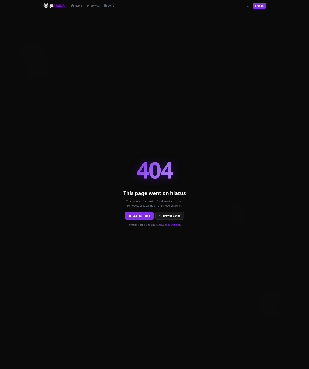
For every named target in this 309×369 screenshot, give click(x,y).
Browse (94, 5)
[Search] (248, 6)
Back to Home (141, 215)
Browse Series (171, 215)
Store (111, 5)
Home (78, 5)
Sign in (259, 5)
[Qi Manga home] (54, 6)
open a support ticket (168, 224)
